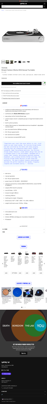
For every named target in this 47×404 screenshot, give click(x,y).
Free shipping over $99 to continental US (12, 90)
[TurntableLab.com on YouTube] (8, 370)
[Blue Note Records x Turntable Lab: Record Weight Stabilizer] (28, 292)
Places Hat (37, 300)
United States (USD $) (8, 399)
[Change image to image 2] (7, 62)
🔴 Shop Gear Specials (23, 0)
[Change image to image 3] (11, 62)
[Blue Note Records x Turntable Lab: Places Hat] (39, 292)
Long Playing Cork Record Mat (6, 301)
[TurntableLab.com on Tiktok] (6, 370)
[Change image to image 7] (28, 62)
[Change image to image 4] (15, 62)
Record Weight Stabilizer (27, 301)
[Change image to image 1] (3, 62)
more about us (4, 366)
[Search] (44, 6)
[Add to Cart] (10, 296)
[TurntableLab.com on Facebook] (2, 370)
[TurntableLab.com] (23, 3)
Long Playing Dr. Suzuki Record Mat (17, 301)
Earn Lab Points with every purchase (11, 93)
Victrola (4, 68)
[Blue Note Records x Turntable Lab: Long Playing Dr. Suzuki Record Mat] (17, 292)
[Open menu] (2, 3)
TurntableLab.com (12, 401)
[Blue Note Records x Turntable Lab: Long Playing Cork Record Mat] (6, 292)
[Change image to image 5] (20, 62)
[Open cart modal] (44, 3)
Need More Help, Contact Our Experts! (11, 98)
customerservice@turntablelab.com (9, 385)
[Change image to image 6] (24, 62)
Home (2, 10)
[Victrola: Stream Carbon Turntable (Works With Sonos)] (23, 35)
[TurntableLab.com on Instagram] (4, 370)
